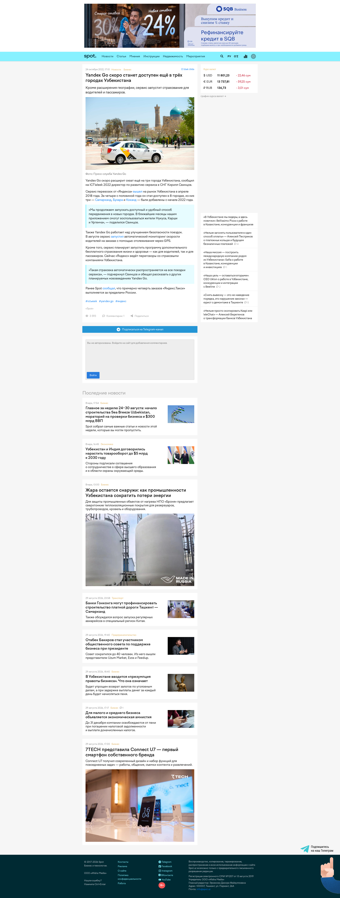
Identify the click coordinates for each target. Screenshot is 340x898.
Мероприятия (195, 56)
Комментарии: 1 (115, 316)
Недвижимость (173, 56)
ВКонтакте (167, 875)
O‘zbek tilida (187, 69)
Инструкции (151, 56)
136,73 (221, 88)
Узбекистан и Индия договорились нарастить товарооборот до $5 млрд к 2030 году (117, 453)
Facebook (166, 866)
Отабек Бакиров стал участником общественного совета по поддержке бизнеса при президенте (118, 644)
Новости (107, 56)
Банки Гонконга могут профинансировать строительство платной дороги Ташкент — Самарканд (122, 607)
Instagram (166, 870)
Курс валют (209, 69)
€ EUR (207, 81)
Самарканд (103, 200)
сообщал (109, 288)
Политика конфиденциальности (129, 877)
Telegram (166, 862)
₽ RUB (207, 88)
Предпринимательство (124, 635)
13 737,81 (223, 81)
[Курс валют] (245, 56)
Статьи (121, 56)
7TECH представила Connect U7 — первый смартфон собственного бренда (132, 752)
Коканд (131, 200)
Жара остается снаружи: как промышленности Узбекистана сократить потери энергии (136, 492)
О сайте (122, 870)
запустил (117, 236)
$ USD (207, 75)
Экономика (107, 444)
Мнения (134, 56)
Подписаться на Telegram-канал (141, 329)
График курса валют (212, 96)
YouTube (166, 879)
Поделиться (141, 316)
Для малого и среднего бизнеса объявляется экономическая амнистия (119, 715)
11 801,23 (223, 75)
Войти (93, 375)
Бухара (118, 200)
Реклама (122, 866)
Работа (122, 883)
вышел (137, 191)
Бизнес (104, 403)
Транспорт (117, 598)
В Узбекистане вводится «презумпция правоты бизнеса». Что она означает (118, 678)
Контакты (123, 862)
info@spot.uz (204, 889)
